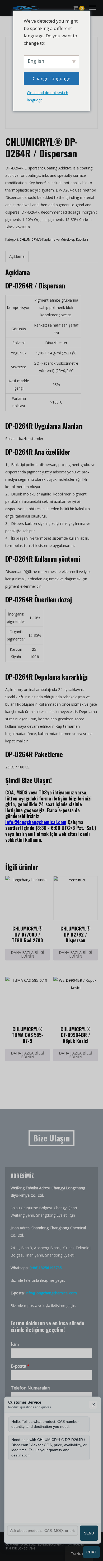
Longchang (26, 1548)
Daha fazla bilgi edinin (27, 954)
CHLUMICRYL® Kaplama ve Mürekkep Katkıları (54, 239)
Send (89, 1533)
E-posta (20, 1366)
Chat (91, 1552)
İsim (15, 1344)
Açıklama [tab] (17, 256)
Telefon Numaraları (30, 1388)
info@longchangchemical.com (35, 822)
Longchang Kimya (51, 1544)
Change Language (51, 78)
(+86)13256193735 (46, 1267)
